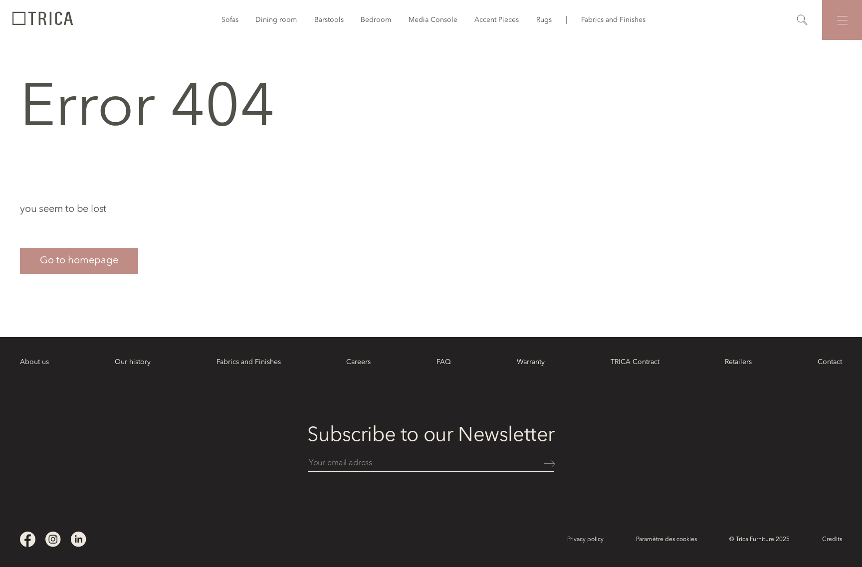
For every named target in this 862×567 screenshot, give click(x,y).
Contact (830, 362)
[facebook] (27, 539)
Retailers (738, 362)
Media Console (433, 19)
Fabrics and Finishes (613, 19)
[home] (42, 20)
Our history (133, 362)
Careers (358, 362)
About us (34, 362)
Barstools (329, 19)
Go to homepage (79, 261)
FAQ (443, 362)
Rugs (544, 19)
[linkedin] (78, 539)
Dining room (276, 19)
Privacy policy (585, 540)
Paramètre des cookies (666, 540)
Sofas (229, 19)
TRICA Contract (635, 362)
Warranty (531, 362)
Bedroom (376, 19)
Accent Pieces (496, 19)
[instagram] (53, 539)
